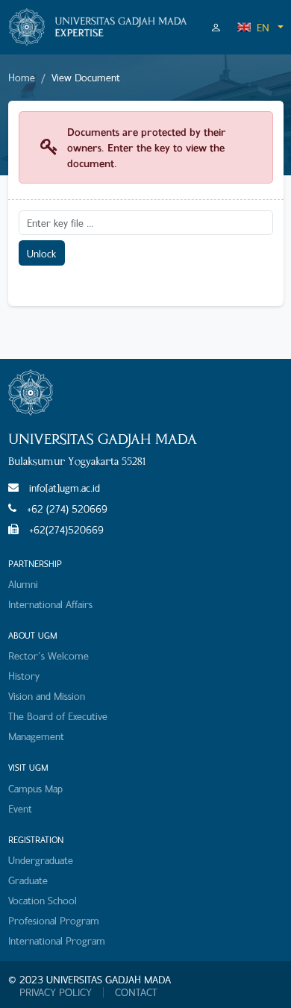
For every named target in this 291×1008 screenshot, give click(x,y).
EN (263, 27)
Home (21, 77)
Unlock (41, 253)
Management (36, 736)
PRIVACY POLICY (55, 992)
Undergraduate (40, 860)
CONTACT (136, 992)
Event (20, 808)
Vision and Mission (46, 695)
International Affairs (50, 604)
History (24, 675)
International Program (56, 940)
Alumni (23, 583)
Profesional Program (53, 920)
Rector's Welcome (48, 655)
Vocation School (42, 900)
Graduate (28, 880)
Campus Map (35, 788)
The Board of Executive (57, 716)
